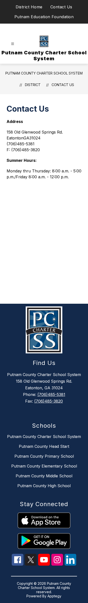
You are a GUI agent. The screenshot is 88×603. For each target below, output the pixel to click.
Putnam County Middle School (44, 475)
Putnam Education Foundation (44, 16)
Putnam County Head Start (44, 446)
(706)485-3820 (48, 401)
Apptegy (54, 596)
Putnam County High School (44, 485)
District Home (29, 6)
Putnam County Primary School (44, 456)
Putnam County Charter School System (44, 73)
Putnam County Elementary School (44, 466)
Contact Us (61, 6)
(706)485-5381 (51, 394)
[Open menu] (12, 44)
